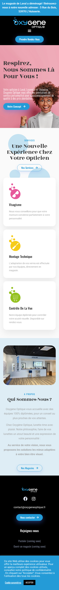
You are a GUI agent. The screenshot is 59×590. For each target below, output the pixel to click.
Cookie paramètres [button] (13, 582)
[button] (29, 30)
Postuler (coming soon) (29, 541)
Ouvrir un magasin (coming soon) (29, 546)
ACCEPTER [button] (29, 582)
